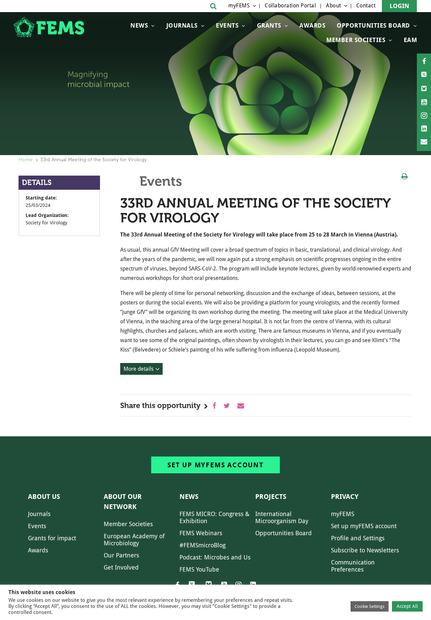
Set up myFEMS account (215, 465)
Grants (269, 25)
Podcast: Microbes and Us (215, 557)
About (333, 5)
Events (227, 25)
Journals (182, 25)
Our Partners (121, 555)
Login (399, 5)
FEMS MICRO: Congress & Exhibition (214, 517)
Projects (270, 497)
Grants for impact (52, 538)
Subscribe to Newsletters (365, 550)
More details (139, 369)
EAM (410, 39)
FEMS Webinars (200, 533)
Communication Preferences (353, 566)
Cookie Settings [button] (370, 606)
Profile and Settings (358, 538)
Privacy (345, 497)
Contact (366, 5)
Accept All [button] (407, 606)
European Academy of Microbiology (134, 540)
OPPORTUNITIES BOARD (373, 25)
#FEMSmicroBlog (202, 545)
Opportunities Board (283, 533)
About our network (123, 502)
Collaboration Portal (290, 5)
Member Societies (355, 39)
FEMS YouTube (199, 569)
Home (26, 159)
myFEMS (239, 5)
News (139, 25)
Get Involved (121, 567)
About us (44, 497)
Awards (312, 25)
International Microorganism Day (281, 517)
